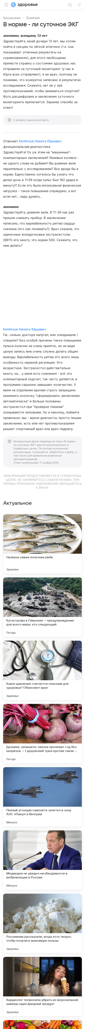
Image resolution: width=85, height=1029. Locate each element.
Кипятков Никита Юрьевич (40, 141)
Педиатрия (33, 17)
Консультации (12, 17)
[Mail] (13, 4)
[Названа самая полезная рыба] (42, 543)
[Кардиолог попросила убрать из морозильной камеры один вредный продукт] (42, 986)
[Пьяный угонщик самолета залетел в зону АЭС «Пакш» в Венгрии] (42, 796)
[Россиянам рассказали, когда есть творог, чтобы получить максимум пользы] (42, 923)
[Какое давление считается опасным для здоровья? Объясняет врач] (42, 670)
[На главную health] (27, 4)
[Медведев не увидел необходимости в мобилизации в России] (42, 860)
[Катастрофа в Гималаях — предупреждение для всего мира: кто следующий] (42, 607)
